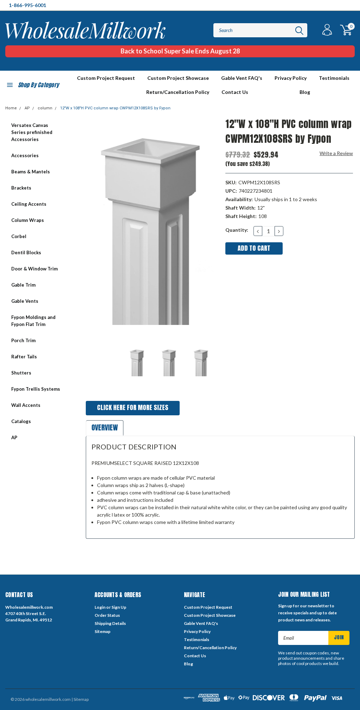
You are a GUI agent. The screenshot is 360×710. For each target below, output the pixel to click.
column (45, 108)
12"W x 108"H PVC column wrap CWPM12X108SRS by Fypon (115, 108)
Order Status (107, 615)
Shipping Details (110, 623)
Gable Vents (24, 301)
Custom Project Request (106, 78)
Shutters (21, 373)
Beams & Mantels (30, 171)
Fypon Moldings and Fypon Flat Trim (33, 320)
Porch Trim (23, 340)
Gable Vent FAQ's (241, 78)
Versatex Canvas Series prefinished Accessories (31, 132)
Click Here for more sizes (132, 407)
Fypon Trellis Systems (35, 389)
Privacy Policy (291, 78)
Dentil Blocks (26, 252)
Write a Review (336, 153)
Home (11, 108)
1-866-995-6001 (27, 5)
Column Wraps (27, 220)
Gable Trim (23, 285)
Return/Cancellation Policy (177, 92)
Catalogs (21, 421)
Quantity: (236, 230)
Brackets (21, 188)
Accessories (25, 155)
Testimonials (334, 78)
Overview (104, 427)
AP (27, 108)
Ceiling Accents (28, 204)
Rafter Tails (24, 356)
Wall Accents (25, 405)
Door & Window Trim (34, 268)
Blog (305, 92)
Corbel (18, 236)
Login (100, 607)
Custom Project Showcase (178, 78)
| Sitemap (80, 699)
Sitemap (102, 631)
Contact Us (234, 92)
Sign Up (118, 607)
